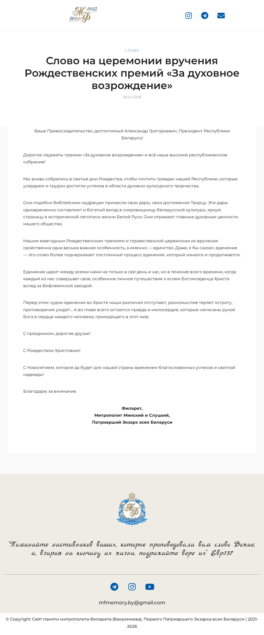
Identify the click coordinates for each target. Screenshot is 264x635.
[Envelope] (220, 15)
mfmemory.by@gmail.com (132, 603)
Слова (132, 50)
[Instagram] (188, 15)
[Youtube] (150, 586)
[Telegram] (204, 15)
